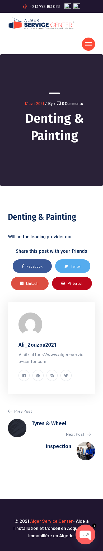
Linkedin (32, 283)
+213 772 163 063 (45, 6)
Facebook (34, 266)
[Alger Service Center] (41, 22)
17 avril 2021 (34, 103)
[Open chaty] (85, 534)
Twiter (76, 266)
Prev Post (22, 411)
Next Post (75, 434)
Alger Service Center (51, 521)
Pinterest (75, 283)
